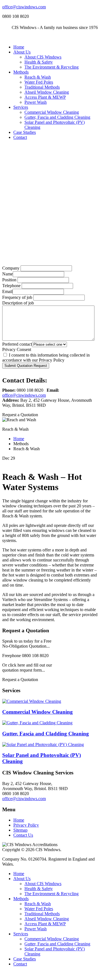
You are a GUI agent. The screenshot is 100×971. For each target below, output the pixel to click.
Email (7, 291)
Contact (20, 137)
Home (18, 47)
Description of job (18, 303)
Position (9, 279)
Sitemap (20, 830)
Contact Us (23, 835)
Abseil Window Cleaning (46, 92)
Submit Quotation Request (25, 366)
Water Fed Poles (38, 82)
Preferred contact (17, 344)
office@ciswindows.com (24, 6)
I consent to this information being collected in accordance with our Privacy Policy (46, 357)
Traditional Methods (42, 87)
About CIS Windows (42, 57)
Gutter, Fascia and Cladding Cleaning (57, 117)
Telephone (11, 285)
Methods (21, 72)
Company (10, 268)
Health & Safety (38, 62)
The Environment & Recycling (51, 67)
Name (7, 274)
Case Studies (24, 132)
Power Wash (35, 102)
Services (20, 107)
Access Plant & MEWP (45, 97)
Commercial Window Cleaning (51, 112)
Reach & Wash (37, 77)
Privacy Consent (16, 349)
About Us (22, 52)
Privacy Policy (26, 825)
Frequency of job (17, 297)
